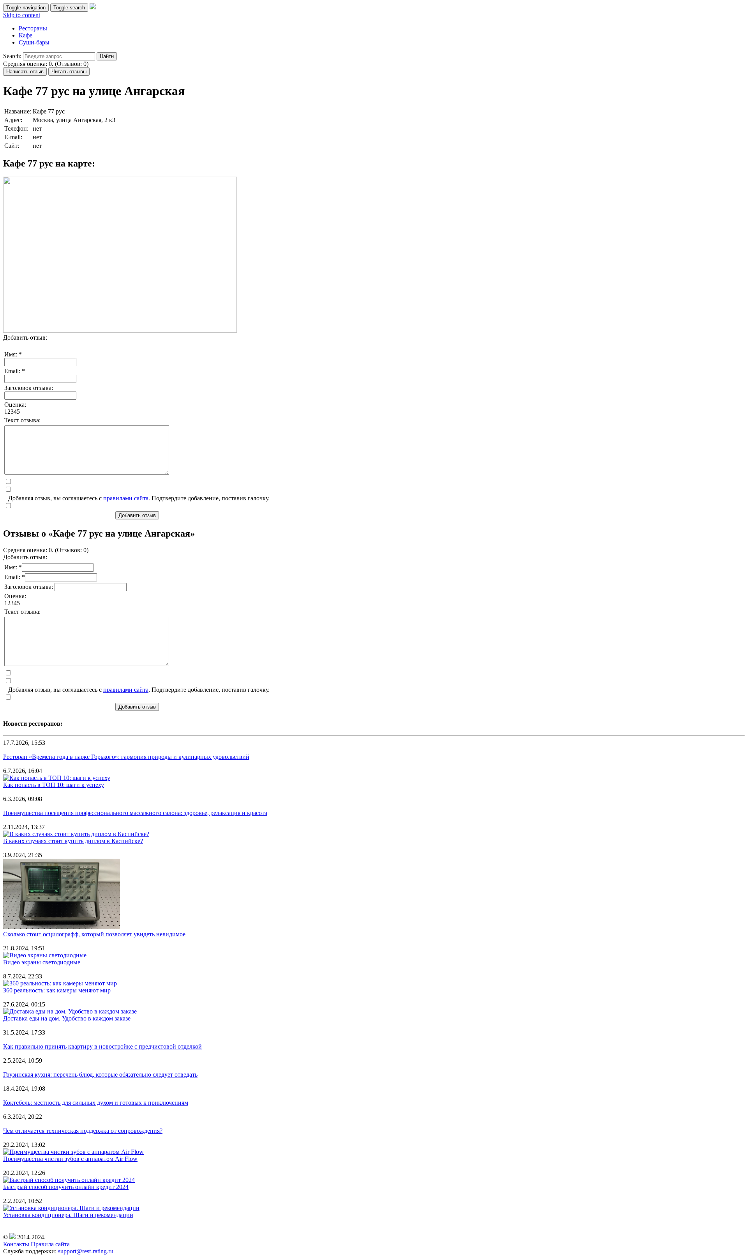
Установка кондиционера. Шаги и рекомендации (68, 1215)
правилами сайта (125, 498)
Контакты (16, 1244)
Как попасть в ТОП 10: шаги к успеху (53, 784)
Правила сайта (50, 1244)
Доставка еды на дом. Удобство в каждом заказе (67, 1018)
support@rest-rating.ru (85, 1251)
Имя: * (13, 354)
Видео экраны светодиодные (41, 962)
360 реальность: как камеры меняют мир (57, 990)
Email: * (14, 371)
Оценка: (15, 404)
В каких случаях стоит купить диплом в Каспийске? (73, 841)
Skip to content (21, 15)
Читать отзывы (68, 71)
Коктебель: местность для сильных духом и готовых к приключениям (95, 1102)
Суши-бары (34, 42)
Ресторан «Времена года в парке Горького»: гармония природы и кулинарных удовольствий (126, 756)
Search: (12, 56)
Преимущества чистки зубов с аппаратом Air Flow (70, 1158)
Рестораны (33, 28)
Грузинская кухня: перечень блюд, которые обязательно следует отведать (100, 1074)
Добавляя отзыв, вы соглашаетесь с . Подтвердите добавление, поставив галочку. (139, 498)
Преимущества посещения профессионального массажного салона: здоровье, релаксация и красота (135, 813)
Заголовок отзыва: (28, 387)
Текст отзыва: (22, 420)
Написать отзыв (25, 71)
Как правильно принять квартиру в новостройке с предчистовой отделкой (102, 1046)
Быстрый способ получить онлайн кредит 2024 (66, 1187)
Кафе (25, 35)
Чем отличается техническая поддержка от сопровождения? (82, 1130)
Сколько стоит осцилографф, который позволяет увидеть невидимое (94, 934)
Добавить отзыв (137, 515)
